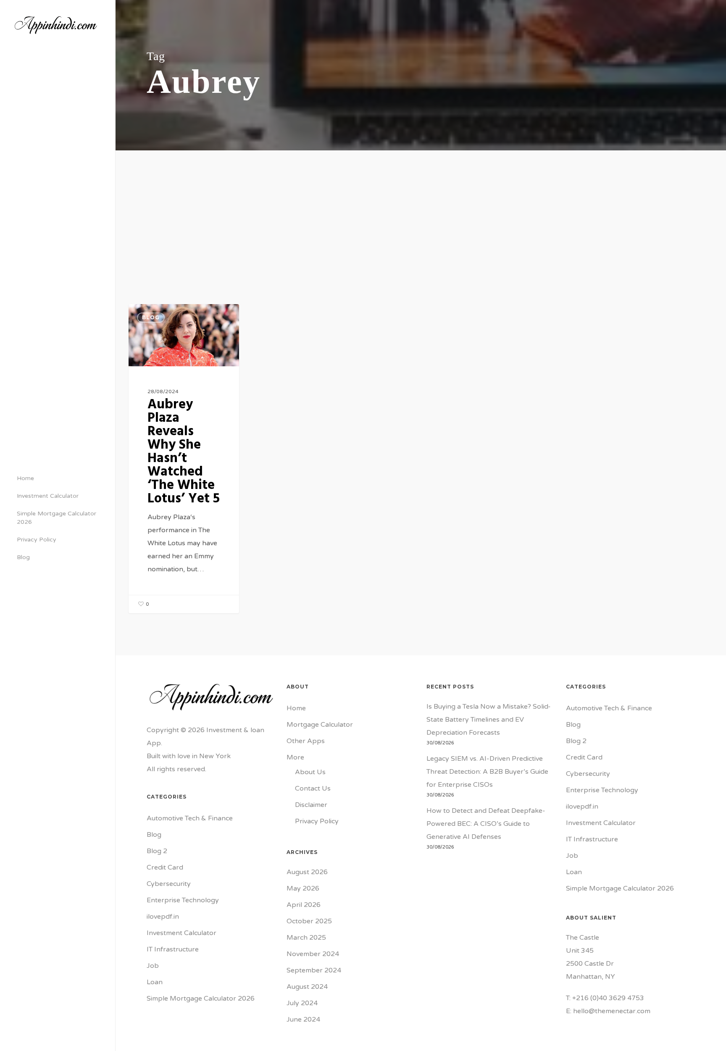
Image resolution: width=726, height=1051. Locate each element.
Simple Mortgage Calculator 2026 (201, 998)
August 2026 (307, 872)
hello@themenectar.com (611, 1011)
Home (296, 708)
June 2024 (303, 1019)
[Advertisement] (421, 213)
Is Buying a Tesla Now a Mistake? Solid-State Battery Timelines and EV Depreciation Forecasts (488, 719)
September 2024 (314, 970)
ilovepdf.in (163, 916)
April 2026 (304, 905)
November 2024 (313, 954)
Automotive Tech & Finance (190, 818)
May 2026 (303, 888)
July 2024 (302, 1003)
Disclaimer (311, 805)
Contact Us (313, 788)
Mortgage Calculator (320, 724)
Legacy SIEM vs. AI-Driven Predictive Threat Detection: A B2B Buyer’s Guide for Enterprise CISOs (487, 771)
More (295, 757)
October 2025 (309, 921)
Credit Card (165, 867)
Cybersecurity (169, 884)
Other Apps (306, 741)
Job (153, 966)
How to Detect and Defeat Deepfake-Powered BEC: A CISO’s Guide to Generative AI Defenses (485, 824)
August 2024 (307, 987)
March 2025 (306, 937)
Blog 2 (157, 851)
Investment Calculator (181, 933)
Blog (151, 317)
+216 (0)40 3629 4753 (608, 998)
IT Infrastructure (173, 949)
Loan (155, 982)
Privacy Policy (317, 821)
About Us (310, 772)
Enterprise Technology (183, 900)
